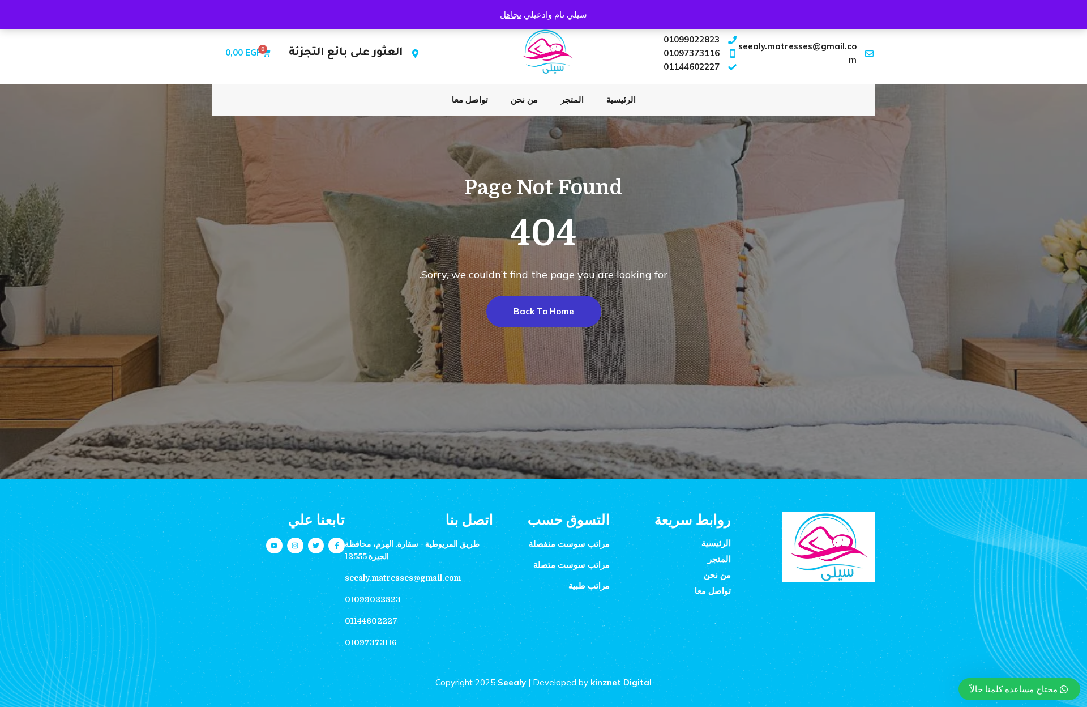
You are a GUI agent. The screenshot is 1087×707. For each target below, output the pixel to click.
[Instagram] (295, 546)
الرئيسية (621, 99)
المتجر (572, 99)
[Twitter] (316, 546)
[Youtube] (274, 546)
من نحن (524, 99)
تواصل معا (470, 99)
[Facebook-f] (336, 546)
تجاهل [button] (510, 14)
